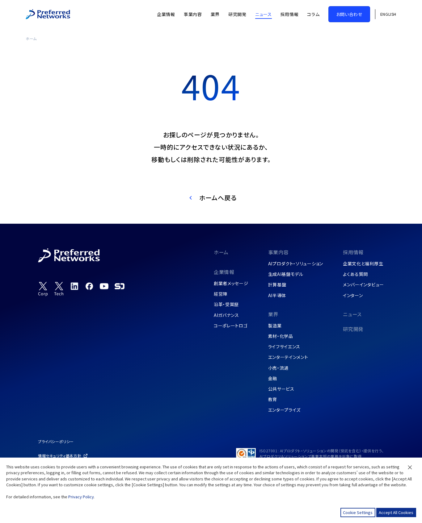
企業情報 (224, 272)
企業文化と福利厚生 (363, 263)
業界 (273, 314)
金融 (272, 378)
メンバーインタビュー (363, 284)
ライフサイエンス (284, 346)
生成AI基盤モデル (285, 274)
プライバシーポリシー (56, 441)
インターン (353, 295)
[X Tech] (59, 289)
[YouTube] (104, 286)
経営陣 (220, 294)
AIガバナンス (226, 315)
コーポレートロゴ (231, 325)
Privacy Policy (81, 497)
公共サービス (281, 389)
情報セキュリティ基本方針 (59, 455)
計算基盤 (277, 284)
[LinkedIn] (74, 286)
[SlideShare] (119, 286)
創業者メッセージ (231, 283)
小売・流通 (278, 368)
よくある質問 (355, 274)
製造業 (275, 325)
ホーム (31, 38)
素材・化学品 (280, 336)
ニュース (352, 314)
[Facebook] (89, 286)
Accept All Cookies (396, 512)
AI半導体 (277, 295)
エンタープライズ (284, 410)
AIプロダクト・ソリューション (295, 263)
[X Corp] (43, 289)
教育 (272, 399)
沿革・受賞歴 (226, 304)
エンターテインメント (288, 357)
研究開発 (353, 329)
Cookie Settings (358, 512)
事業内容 (278, 252)
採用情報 (353, 252)
